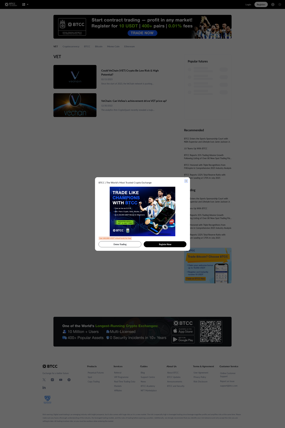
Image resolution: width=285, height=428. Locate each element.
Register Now (165, 244)
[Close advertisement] (186, 181)
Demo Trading (120, 244)
